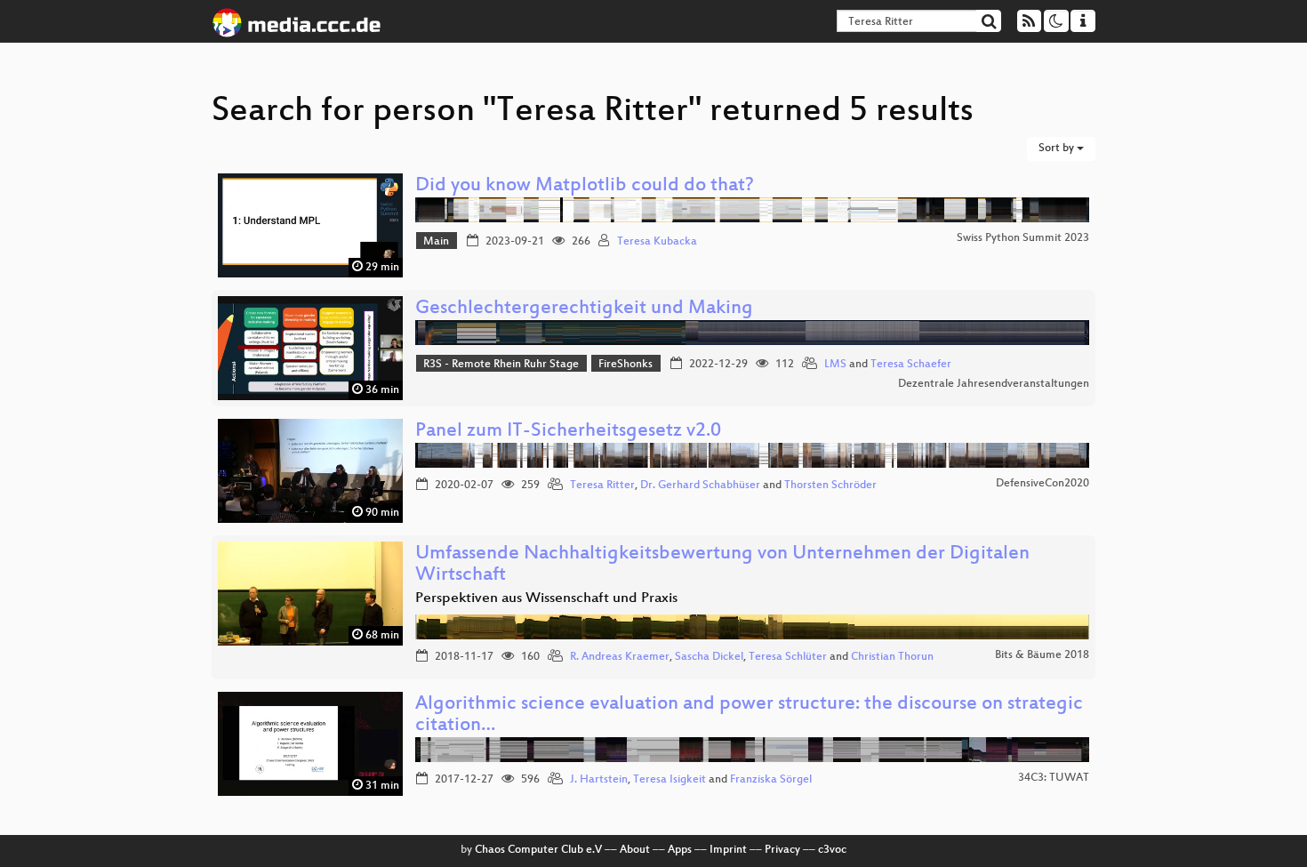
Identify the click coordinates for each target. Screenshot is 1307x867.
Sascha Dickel (709, 657)
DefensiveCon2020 (1042, 484)
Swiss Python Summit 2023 (1023, 238)
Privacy (782, 850)
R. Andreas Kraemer (620, 657)
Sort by (1057, 148)
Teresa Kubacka (657, 242)
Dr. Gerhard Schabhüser (700, 485)
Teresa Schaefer (910, 364)
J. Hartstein (599, 780)
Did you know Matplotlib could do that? (584, 186)
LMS (835, 364)
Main (436, 242)
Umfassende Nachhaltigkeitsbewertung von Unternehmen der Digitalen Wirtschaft (722, 565)
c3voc (832, 850)
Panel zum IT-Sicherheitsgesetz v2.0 (568, 432)
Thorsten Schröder (830, 485)
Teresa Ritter (602, 485)
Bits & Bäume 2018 (1042, 655)
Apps (680, 850)
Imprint (728, 850)
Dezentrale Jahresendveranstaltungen (993, 384)
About (635, 850)
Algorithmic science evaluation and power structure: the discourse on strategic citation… (749, 715)
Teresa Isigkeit (669, 780)
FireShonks (625, 364)
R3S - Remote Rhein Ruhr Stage (501, 364)
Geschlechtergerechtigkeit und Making (584, 309)
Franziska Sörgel (771, 780)
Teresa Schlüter (788, 657)
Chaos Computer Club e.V (538, 850)
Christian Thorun (892, 657)
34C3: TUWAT (1053, 778)
